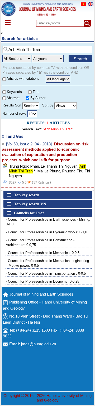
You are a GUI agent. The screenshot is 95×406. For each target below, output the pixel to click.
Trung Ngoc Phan (24, 166)
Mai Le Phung (48, 171)
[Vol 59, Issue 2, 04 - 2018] (29, 144)
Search (80, 59)
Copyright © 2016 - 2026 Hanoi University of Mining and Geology (47, 398)
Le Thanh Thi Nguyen (59, 166)
